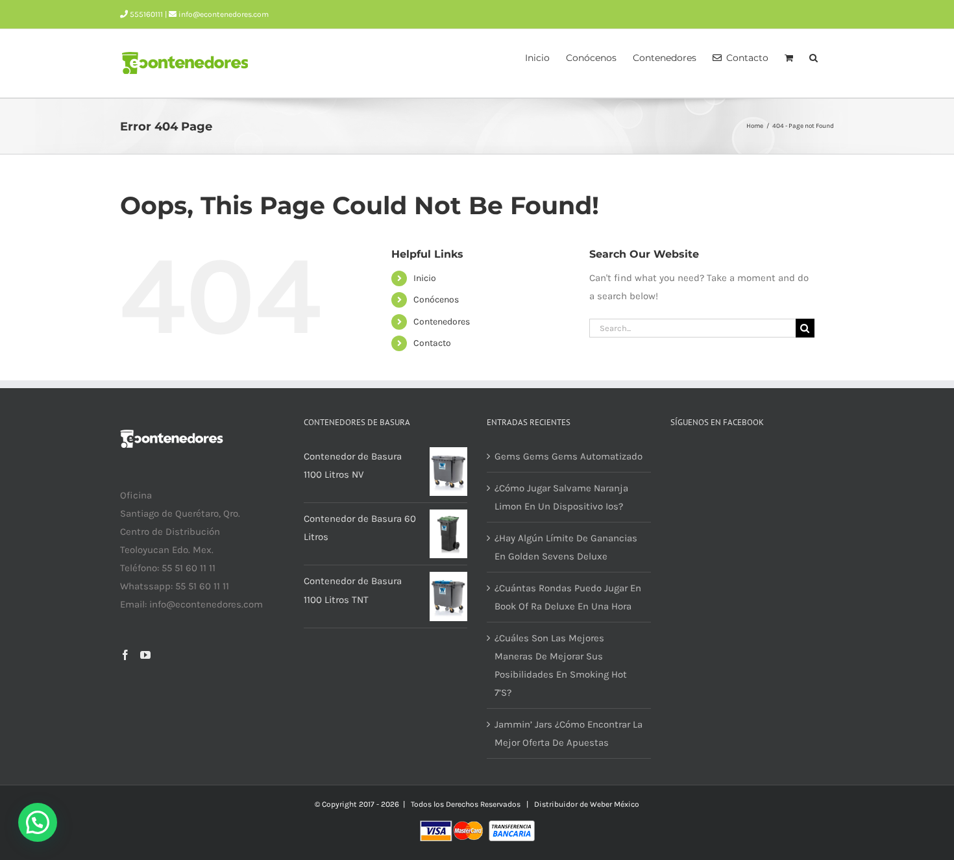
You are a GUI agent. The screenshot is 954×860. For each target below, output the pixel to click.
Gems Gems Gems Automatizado (568, 456)
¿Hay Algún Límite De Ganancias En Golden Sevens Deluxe (566, 547)
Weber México (614, 804)
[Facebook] (125, 655)
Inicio (424, 278)
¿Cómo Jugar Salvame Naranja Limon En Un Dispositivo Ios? (561, 497)
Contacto (432, 343)
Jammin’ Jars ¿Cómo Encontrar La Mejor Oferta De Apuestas (568, 733)
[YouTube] (145, 655)
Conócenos (436, 299)
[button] (813, 56)
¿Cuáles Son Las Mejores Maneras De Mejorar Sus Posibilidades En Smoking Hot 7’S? (561, 665)
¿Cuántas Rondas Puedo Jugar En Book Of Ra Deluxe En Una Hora (568, 597)
